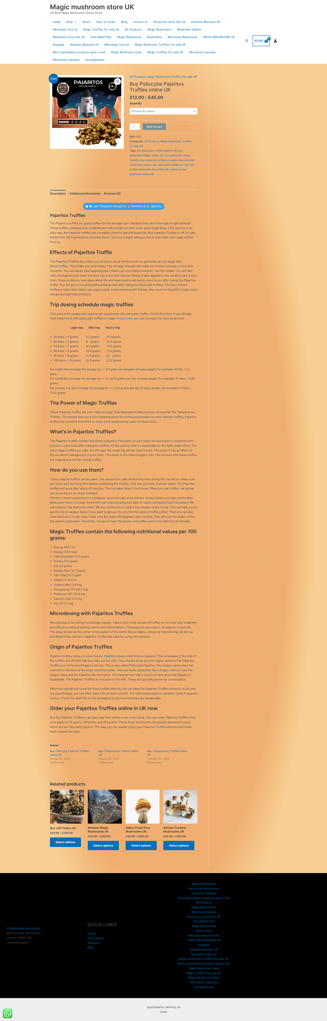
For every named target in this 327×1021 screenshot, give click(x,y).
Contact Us (140, 22)
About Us (93, 943)
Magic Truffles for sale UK (101, 29)
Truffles (161, 727)
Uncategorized (94, 60)
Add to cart (154, 126)
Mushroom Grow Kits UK (169, 22)
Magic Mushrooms (159, 29)
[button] (74, 22)
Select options (65, 842)
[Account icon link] (275, 41)
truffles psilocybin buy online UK (149, 169)
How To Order (105, 22)
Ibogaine (58, 44)
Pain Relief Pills (101, 37)
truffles (63, 266)
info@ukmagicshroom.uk (23, 928)
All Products (133, 29)
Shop (69, 22)
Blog (124, 22)
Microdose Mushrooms (182, 37)
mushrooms (124, 318)
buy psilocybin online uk (154, 160)
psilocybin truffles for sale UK (176, 164)
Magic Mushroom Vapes (204, 977)
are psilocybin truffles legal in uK (157, 150)
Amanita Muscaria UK (205, 22)
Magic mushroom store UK (92, 7)
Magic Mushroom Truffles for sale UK (160, 44)
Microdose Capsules (202, 52)
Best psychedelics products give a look (79, 52)
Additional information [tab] (84, 193)
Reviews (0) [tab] (112, 193)
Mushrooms (154, 37)
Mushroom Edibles (189, 29)
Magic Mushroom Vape (126, 52)
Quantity (136, 103)
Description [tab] (58, 193)
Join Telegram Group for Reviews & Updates (127, 206)
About (86, 22)
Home (57, 22)
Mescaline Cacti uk (65, 29)
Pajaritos (110, 656)
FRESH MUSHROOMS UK (219, 37)
